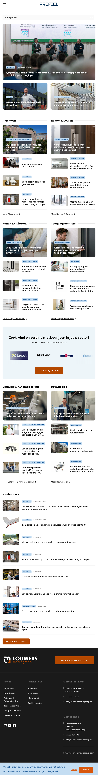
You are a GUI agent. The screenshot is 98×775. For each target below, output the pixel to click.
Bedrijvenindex (35, 703)
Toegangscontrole (12, 706)
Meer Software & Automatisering (18, 482)
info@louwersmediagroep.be (78, 740)
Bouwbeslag (9, 693)
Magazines (33, 688)
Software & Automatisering (11, 699)
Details (74, 769)
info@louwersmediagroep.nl (78, 702)
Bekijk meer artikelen (16, 641)
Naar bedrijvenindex (49, 370)
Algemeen (9, 688)
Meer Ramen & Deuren (62, 214)
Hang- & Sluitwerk (12, 711)
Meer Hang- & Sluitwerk (14, 318)
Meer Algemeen (10, 214)
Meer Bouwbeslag (59, 482)
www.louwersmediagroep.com (79, 753)
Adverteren (33, 693)
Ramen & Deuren (12, 715)
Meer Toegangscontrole (62, 318)
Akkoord (86, 770)
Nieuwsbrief (33, 698)
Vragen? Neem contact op (73, 660)
